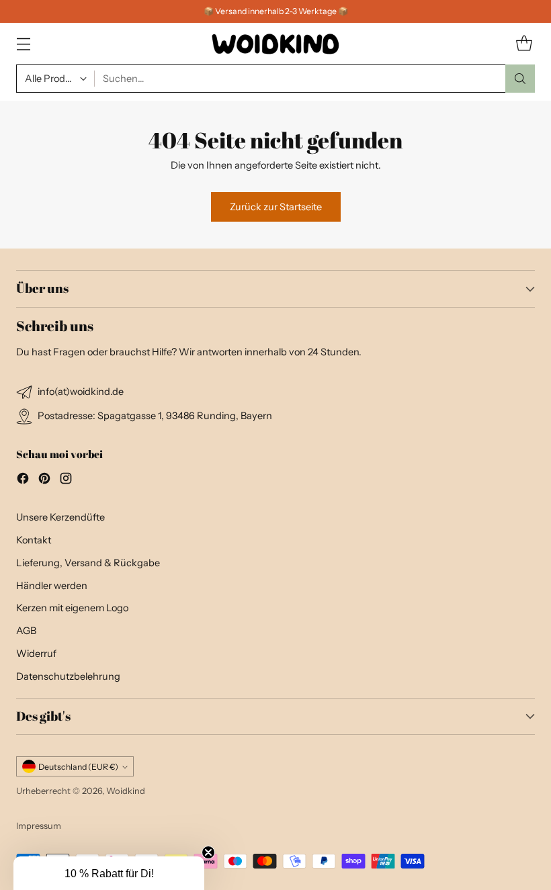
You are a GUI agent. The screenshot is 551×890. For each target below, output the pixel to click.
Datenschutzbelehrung (68, 676)
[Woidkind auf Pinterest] (44, 480)
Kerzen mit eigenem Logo (72, 608)
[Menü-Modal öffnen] (23, 44)
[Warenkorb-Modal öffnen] (524, 44)
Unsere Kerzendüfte (60, 517)
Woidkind (125, 790)
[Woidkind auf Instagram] (66, 480)
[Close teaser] (208, 852)
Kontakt (33, 540)
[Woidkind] (275, 44)
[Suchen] (520, 78)
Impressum (38, 825)
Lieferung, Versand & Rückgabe (88, 563)
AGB (26, 631)
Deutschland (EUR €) (78, 767)
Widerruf (36, 654)
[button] (108, 873)
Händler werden (51, 586)
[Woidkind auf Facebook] (23, 480)
